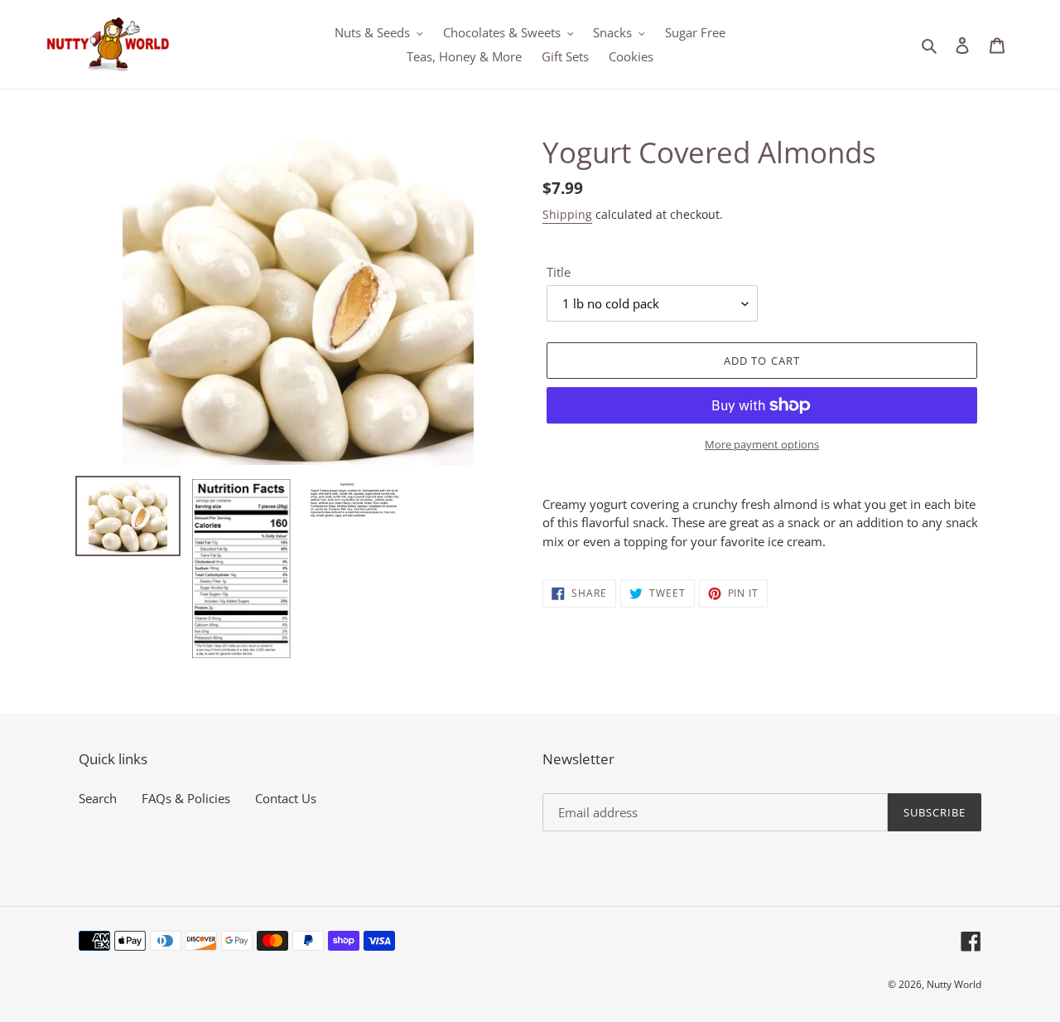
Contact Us (285, 798)
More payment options (762, 444)
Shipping (567, 214)
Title (559, 272)
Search (98, 798)
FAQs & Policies (186, 798)
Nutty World (954, 984)
